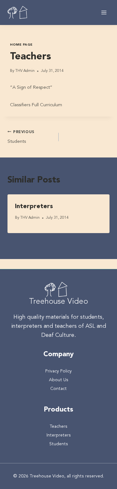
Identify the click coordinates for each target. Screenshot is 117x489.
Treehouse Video (58, 302)
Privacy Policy (58, 371)
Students (20, 137)
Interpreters (34, 206)
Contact (58, 389)
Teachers (58, 426)
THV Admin (25, 71)
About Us (58, 380)
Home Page (21, 45)
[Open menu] (104, 12)
